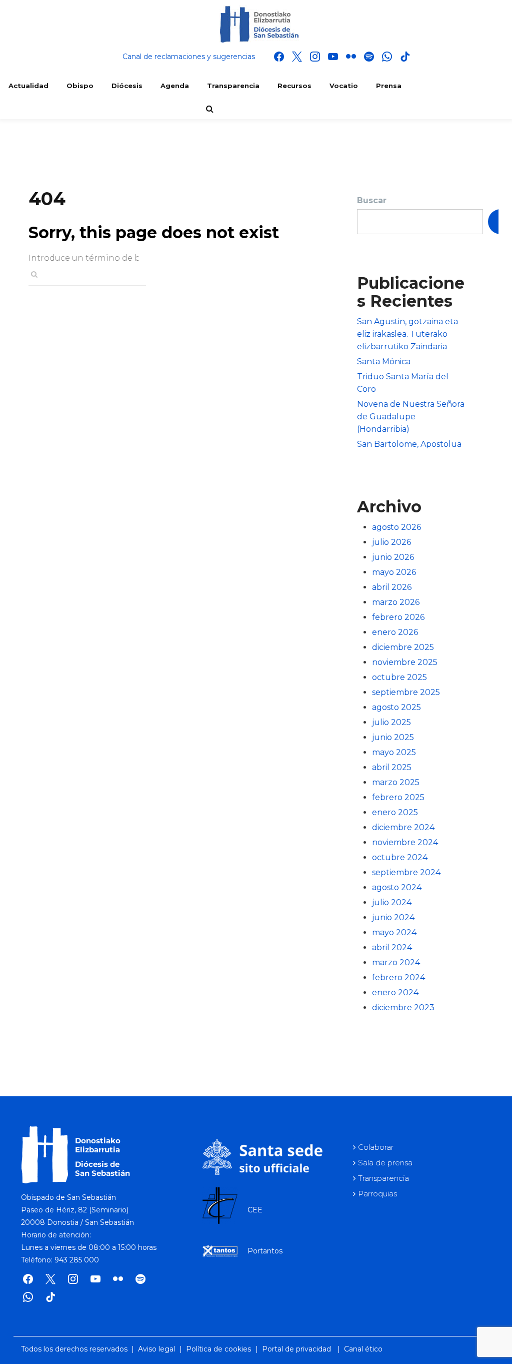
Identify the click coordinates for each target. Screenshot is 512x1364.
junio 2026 (393, 557)
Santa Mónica (383, 361)
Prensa (389, 86)
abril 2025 (392, 767)
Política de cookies (218, 1348)
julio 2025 (391, 722)
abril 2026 (392, 587)
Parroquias (377, 1193)
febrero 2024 (398, 977)
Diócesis (127, 86)
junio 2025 (393, 737)
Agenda (174, 86)
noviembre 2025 (405, 662)
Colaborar (376, 1147)
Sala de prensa (385, 1162)
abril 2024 (392, 947)
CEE (255, 1209)
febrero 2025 (398, 797)
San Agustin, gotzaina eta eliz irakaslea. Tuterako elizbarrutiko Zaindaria (407, 334)
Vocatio (344, 86)
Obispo (80, 86)
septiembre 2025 (406, 692)
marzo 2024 (396, 962)
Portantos (265, 1250)
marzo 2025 (396, 782)
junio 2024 (393, 917)
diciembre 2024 (403, 827)
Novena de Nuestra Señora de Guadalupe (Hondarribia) (410, 416)
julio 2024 (392, 902)
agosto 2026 (396, 527)
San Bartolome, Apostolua (409, 444)
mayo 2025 (394, 752)
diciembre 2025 (403, 647)
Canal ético (363, 1348)
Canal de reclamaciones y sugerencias (188, 56)
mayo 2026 (394, 572)
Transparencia (233, 86)
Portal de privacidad (296, 1348)
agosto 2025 (396, 707)
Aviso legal (156, 1348)
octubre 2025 (399, 677)
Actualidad (28, 86)
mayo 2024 (394, 932)
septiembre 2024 (406, 872)
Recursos (295, 86)
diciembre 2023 (403, 1007)
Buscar (371, 200)
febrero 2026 (398, 617)
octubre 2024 (400, 857)
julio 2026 (391, 542)
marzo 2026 (396, 602)
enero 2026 (395, 632)
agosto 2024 (397, 887)
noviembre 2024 (405, 842)
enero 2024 (395, 992)
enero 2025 (395, 812)
